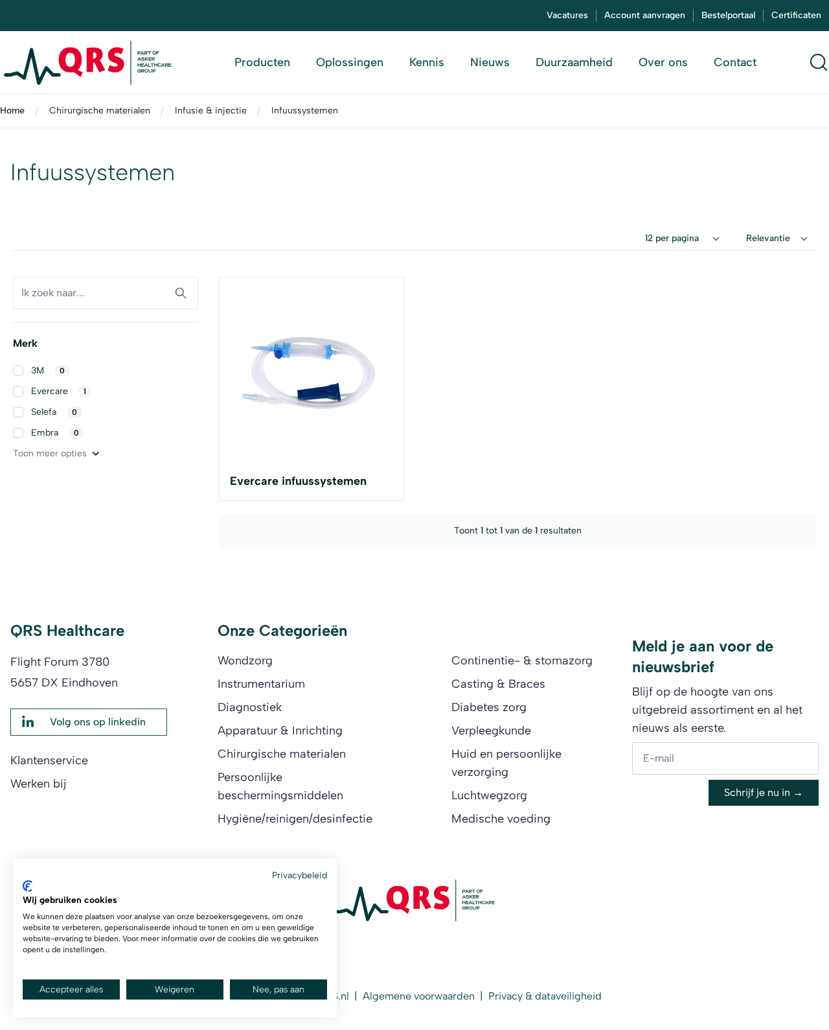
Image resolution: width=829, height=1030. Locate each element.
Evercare (58, 391)
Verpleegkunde (491, 730)
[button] (105, 370)
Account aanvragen (644, 15)
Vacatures (567, 15)
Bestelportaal (728, 15)
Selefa (54, 411)
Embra (55, 432)
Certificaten (796, 15)
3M (48, 370)
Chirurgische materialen (99, 110)
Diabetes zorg (489, 707)
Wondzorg (245, 660)
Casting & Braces (498, 684)
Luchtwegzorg (489, 795)
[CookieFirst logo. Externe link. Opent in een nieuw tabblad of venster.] (27, 886)
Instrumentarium (261, 684)
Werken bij (38, 784)
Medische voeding (501, 819)
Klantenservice (49, 760)
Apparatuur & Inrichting (280, 730)
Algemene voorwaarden (419, 996)
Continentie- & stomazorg (522, 660)
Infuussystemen (304, 110)
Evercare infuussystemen (298, 481)
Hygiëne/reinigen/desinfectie (295, 819)
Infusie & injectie (211, 110)
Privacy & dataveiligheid (545, 996)
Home (12, 110)
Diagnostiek (250, 707)
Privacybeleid (299, 875)
